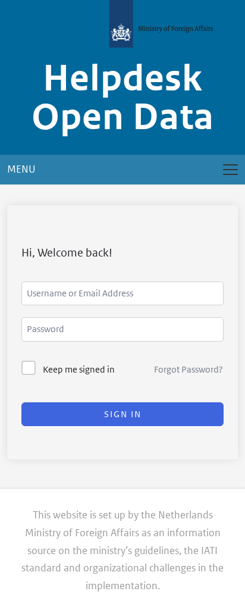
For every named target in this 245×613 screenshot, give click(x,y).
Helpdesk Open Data (123, 98)
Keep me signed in (79, 369)
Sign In (123, 414)
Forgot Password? (188, 369)
